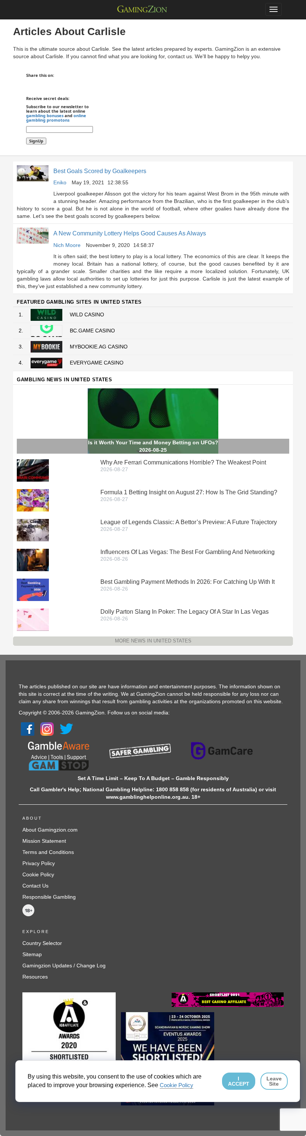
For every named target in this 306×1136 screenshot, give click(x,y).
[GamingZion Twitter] (66, 728)
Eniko (59, 182)
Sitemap (32, 954)
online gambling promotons (56, 118)
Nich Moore (67, 245)
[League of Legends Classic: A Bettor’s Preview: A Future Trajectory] (33, 530)
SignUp (36, 141)
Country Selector (42, 943)
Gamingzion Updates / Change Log (64, 965)
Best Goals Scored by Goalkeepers (99, 171)
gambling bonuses (44, 115)
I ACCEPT (238, 1081)
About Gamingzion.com (50, 830)
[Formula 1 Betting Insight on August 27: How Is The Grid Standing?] (33, 500)
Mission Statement (44, 841)
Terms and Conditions (48, 852)
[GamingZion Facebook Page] (28, 728)
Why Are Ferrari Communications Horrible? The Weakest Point (183, 462)
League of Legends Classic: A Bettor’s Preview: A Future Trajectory (188, 522)
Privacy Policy (38, 863)
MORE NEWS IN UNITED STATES (153, 641)
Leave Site (274, 1081)
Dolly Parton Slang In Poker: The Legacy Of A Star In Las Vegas (184, 611)
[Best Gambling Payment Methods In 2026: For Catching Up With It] (33, 589)
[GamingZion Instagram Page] (47, 728)
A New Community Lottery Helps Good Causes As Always (129, 233)
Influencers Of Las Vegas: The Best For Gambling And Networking (187, 552)
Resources (35, 977)
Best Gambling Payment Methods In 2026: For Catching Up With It (187, 582)
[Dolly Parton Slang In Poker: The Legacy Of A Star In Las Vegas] (33, 619)
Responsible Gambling (49, 897)
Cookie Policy (38, 874)
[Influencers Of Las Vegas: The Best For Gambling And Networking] (33, 560)
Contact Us (35, 886)
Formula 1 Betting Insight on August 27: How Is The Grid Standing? (188, 492)
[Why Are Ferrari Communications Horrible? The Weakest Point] (33, 470)
